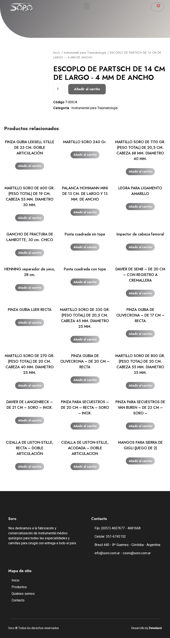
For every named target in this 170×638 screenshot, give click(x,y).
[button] (87, 6)
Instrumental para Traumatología (85, 52)
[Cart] (157, 7)
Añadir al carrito (87, 89)
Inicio (56, 52)
